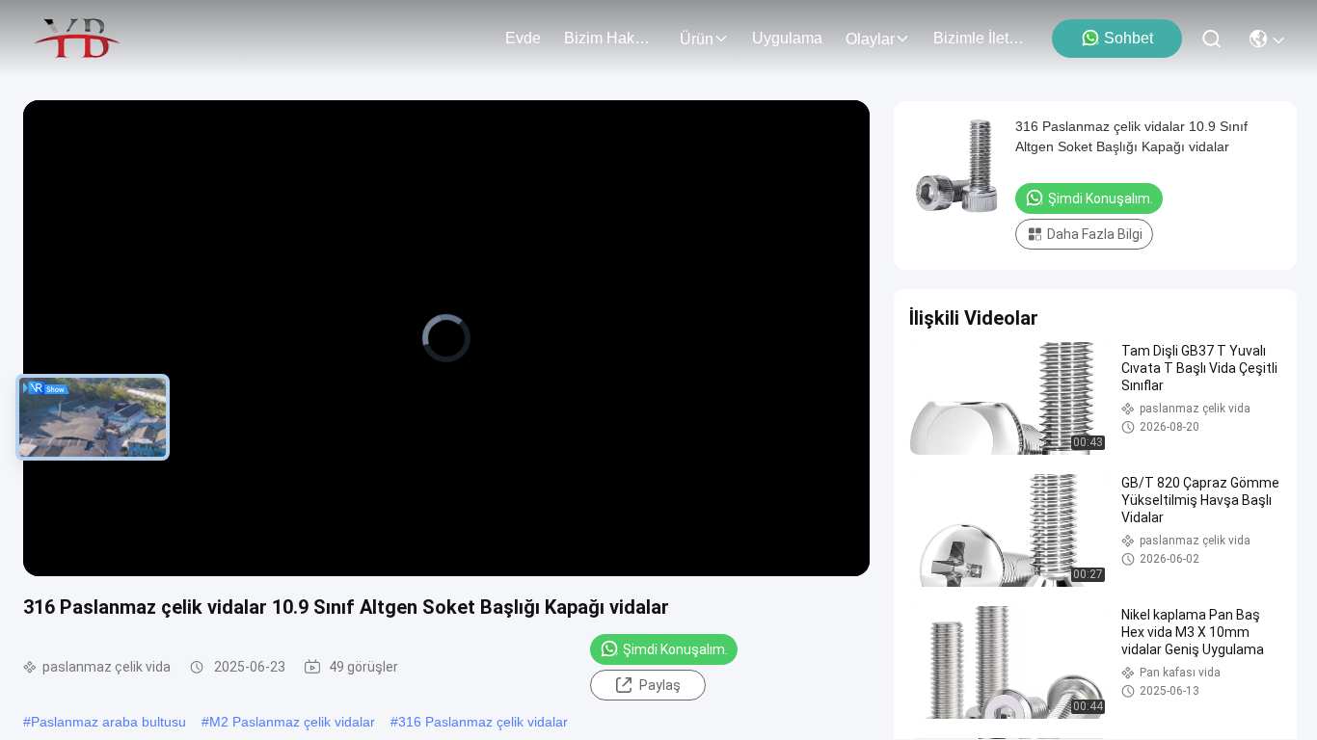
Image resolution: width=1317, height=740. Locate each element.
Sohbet (1128, 38)
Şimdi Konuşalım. (675, 649)
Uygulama (787, 38)
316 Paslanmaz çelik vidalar (483, 721)
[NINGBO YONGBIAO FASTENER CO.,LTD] (76, 38)
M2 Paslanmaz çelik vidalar (292, 721)
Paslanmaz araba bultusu (108, 721)
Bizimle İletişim (979, 38)
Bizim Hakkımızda (610, 38)
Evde (523, 38)
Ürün (696, 39)
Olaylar (870, 39)
